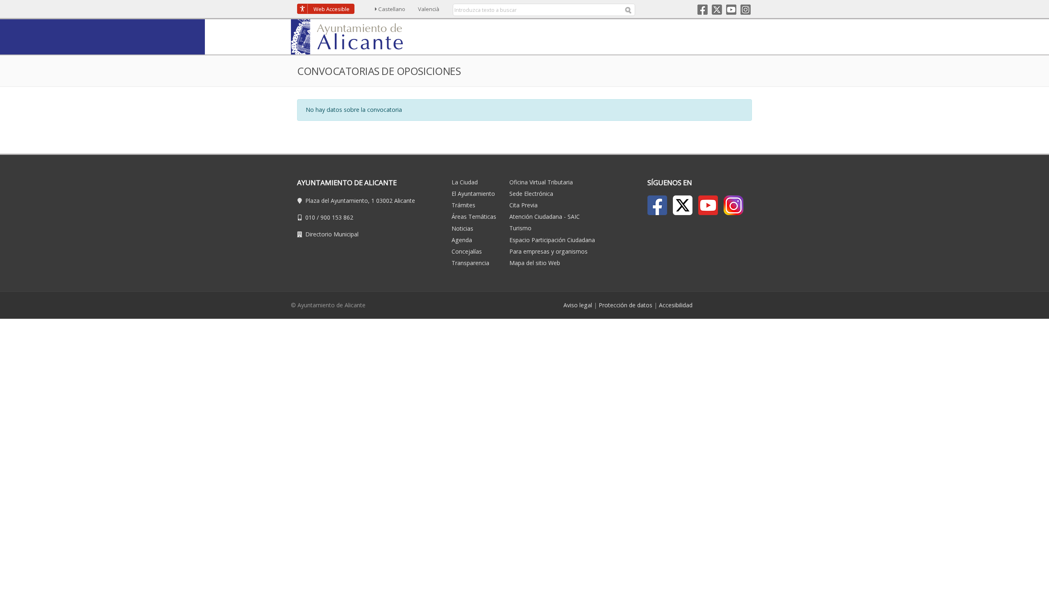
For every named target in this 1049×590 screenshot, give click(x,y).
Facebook (702, 10)
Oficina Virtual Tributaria (541, 182)
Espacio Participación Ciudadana (552, 240)
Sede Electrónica (531, 193)
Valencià (428, 9)
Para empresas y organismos (548, 251)
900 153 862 (336, 217)
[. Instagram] (733, 205)
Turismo (520, 228)
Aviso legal (577, 305)
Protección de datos (625, 305)
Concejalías (467, 251)
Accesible (331, 9)
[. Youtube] (708, 205)
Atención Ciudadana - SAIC (544, 216)
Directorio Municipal (332, 234)
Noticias (462, 228)
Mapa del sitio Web (534, 263)
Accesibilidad (676, 305)
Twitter (717, 10)
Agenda (462, 240)
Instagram (745, 10)
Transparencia (470, 263)
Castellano (391, 9)
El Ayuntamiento (473, 193)
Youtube (731, 10)
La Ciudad (465, 182)
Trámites (463, 205)
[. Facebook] (657, 205)
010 (310, 217)
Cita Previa (523, 205)
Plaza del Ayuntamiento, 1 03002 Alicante (360, 200)
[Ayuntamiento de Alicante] (350, 36)
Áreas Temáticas (474, 216)
